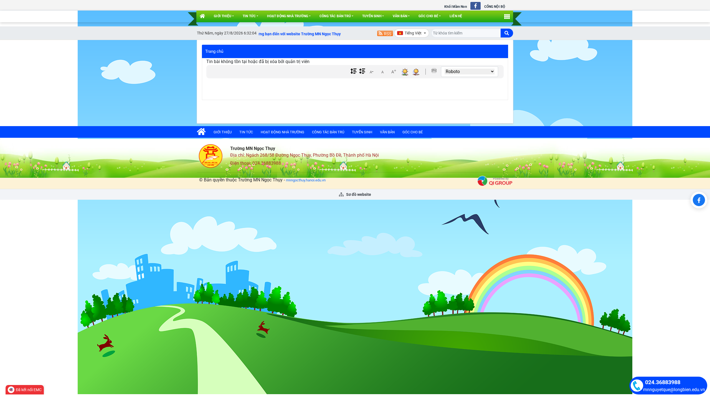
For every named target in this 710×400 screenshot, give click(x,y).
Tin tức (249, 16)
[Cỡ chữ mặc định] (382, 72)
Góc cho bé (428, 16)
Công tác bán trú (335, 16)
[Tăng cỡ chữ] (393, 72)
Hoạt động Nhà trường (287, 16)
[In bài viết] (434, 70)
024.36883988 (662, 382)
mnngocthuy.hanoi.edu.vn (306, 180)
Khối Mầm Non (455, 7)
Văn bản (400, 16)
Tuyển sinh (371, 16)
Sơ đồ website (358, 194)
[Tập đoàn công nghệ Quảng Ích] (495, 180)
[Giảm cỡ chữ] (371, 72)
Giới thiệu (222, 16)
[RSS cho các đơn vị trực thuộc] (385, 33)
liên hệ (456, 16)
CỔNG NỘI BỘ (494, 7)
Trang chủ (214, 51)
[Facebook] (699, 200)
